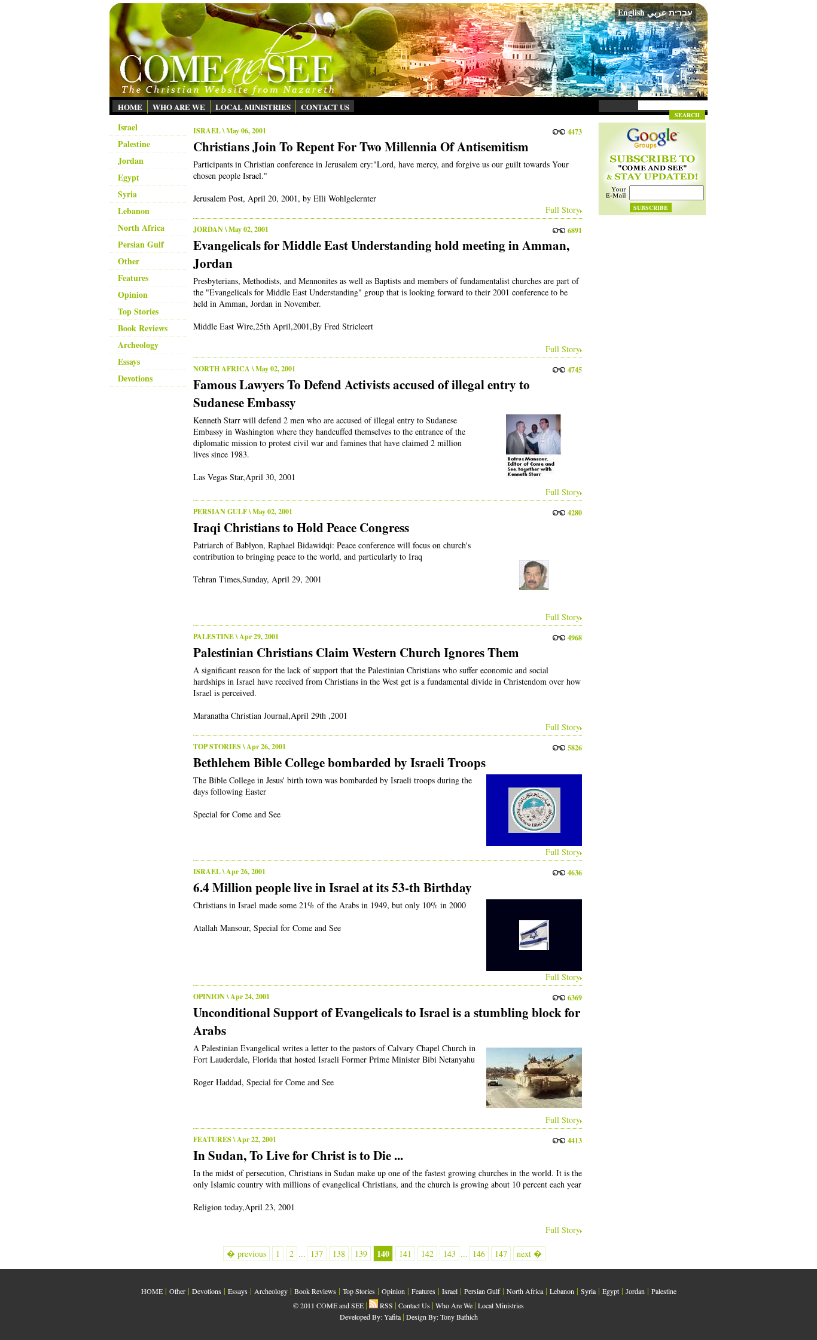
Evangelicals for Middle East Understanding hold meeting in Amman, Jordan (381, 254)
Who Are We (453, 1305)
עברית (681, 12)
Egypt (128, 177)
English (631, 12)
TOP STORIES (217, 746)
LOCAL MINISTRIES (253, 106)
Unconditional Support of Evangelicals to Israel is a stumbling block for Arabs (386, 1021)
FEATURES (212, 1139)
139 (361, 1253)
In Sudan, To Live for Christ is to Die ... (298, 1155)
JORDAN (208, 229)
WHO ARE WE (179, 106)
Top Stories (138, 311)
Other (128, 261)
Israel (128, 127)
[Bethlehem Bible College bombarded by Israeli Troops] (531, 810)
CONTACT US (325, 106)
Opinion (133, 294)
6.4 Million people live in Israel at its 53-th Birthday (332, 887)
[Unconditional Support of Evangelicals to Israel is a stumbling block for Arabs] (531, 1078)
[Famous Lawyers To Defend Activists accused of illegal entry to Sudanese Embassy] (531, 450)
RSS (385, 1305)
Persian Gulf (141, 244)
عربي (656, 12)
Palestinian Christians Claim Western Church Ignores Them (356, 652)
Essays (129, 361)
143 (449, 1253)
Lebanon (134, 210)
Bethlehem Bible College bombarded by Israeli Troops (339, 762)
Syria (127, 194)
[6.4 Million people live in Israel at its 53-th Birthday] (531, 935)
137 (316, 1253)
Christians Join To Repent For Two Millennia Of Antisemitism (361, 146)
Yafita (392, 1316)
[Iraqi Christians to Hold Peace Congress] (531, 575)
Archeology (138, 344)
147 (501, 1253)
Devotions (135, 378)
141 (405, 1253)
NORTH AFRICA (221, 369)
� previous (246, 1253)
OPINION (209, 996)
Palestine (134, 144)
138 (339, 1253)
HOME (130, 106)
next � (529, 1253)
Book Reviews (142, 328)
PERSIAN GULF (220, 511)
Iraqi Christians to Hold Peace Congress (301, 527)
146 (478, 1253)
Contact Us (414, 1305)
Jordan (131, 160)
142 (427, 1253)
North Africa (141, 227)
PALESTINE (213, 636)
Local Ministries (501, 1305)
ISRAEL (207, 131)
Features (133, 277)
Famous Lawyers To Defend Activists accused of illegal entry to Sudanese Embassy (361, 393)
